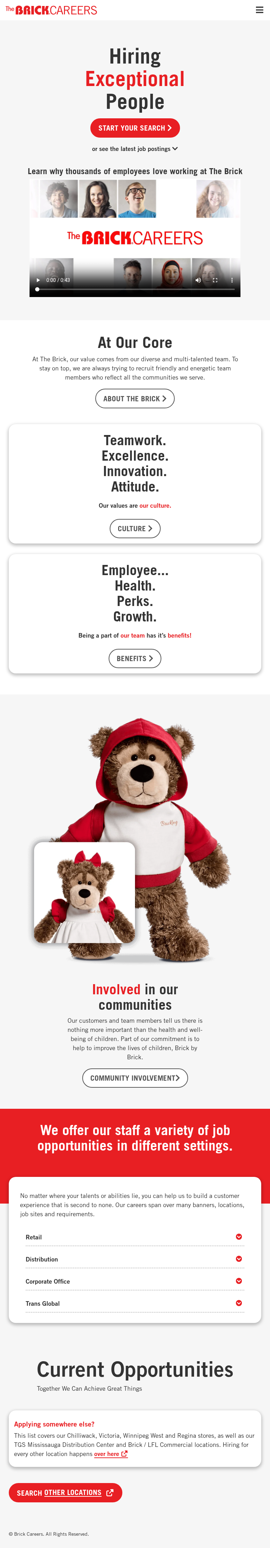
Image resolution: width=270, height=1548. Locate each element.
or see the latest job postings (132, 148)
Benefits (133, 658)
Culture (133, 528)
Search (59, 1492)
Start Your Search (132, 127)
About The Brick (132, 398)
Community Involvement (132, 1077)
